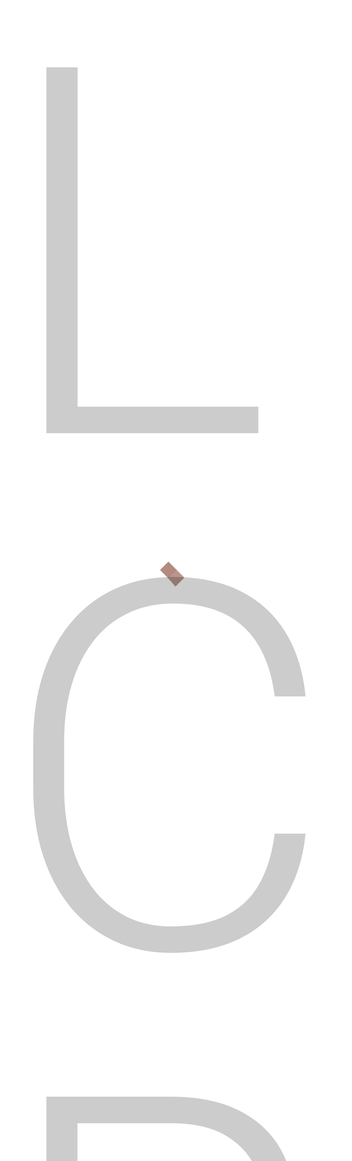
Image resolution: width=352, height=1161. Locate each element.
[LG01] (192, 183)
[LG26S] (192, 233)
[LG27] (217, 233)
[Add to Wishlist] (31, 827)
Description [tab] (47, 604)
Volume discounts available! (80, 545)
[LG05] (242, 183)
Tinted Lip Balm (138, 828)
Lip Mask (215, 857)
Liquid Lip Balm (55, 857)
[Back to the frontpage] (27, 82)
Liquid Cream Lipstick (230, 828)
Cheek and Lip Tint (140, 857)
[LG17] (192, 208)
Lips (47, 82)
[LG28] (242, 233)
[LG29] (267, 233)
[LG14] (316, 183)
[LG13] (292, 183)
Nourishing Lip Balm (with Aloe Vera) (86, 890)
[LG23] (316, 208)
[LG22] (292, 208)
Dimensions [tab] (103, 604)
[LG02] (217, 183)
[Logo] (49, 34)
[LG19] (242, 208)
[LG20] (267, 208)
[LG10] (267, 183)
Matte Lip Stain (56, 828)
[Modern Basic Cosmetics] (42, 944)
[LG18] (217, 208)
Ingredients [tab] (158, 604)
